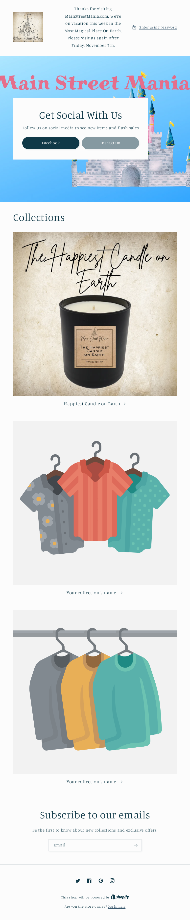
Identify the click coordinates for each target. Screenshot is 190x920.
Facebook (51, 142)
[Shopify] (120, 897)
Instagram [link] (110, 142)
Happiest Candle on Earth (92, 403)
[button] (154, 27)
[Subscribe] (136, 845)
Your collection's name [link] (92, 592)
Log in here (116, 906)
